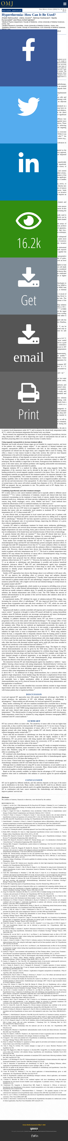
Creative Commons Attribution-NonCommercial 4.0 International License (40, 1131)
